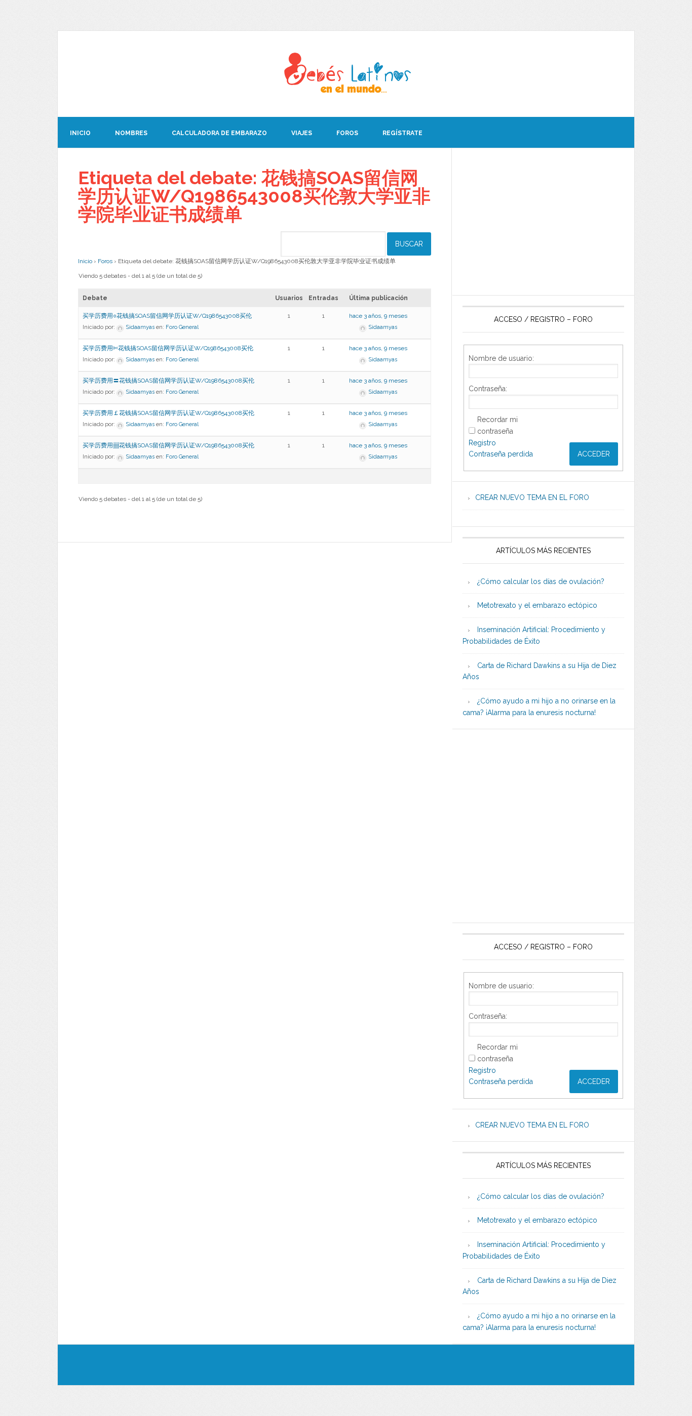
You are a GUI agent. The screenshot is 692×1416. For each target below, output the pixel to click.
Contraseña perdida (501, 454)
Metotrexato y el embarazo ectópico (537, 605)
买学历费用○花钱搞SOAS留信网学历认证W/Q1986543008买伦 (167, 315)
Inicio (85, 261)
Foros (105, 261)
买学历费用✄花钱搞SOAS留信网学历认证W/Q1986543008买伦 (168, 348)
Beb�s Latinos (346, 74)
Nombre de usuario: (501, 358)
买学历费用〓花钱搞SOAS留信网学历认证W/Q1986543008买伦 (168, 380)
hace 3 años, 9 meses (378, 315)
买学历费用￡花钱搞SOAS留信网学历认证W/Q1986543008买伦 (168, 413)
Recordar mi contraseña (497, 425)
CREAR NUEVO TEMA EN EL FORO (532, 497)
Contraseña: (488, 389)
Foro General (182, 327)
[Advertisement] (543, 221)
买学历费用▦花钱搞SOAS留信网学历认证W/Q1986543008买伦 (168, 445)
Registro (482, 443)
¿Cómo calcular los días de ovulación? (540, 581)
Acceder (594, 454)
